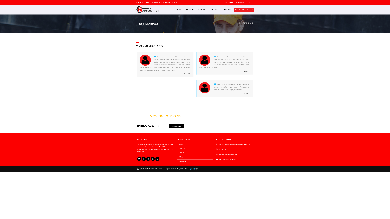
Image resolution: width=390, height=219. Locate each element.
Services (201, 9)
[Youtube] (153, 159)
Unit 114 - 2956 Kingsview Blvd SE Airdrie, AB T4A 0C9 (157, 2)
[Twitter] (139, 159)
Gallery (214, 9)
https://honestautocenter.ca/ (227, 159)
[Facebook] (144, 159)
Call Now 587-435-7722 (244, 10)
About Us (190, 9)
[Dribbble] (157, 159)
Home (179, 9)
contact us (176, 126)
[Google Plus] (148, 159)
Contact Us (226, 9)
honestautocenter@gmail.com (239, 2)
